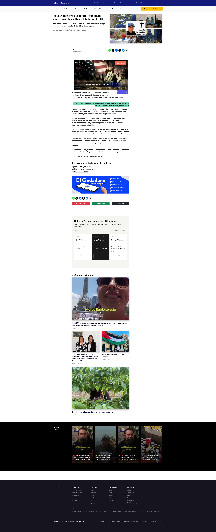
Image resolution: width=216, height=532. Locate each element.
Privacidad (75, 500)
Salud (108, 511)
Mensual (116, 230)
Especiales (120, 511)
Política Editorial (77, 493)
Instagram (94, 493)
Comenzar (83, 256)
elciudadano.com (81, 171)
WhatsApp (101, 204)
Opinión (132, 3)
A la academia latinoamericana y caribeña (114, 355)
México (99, 3)
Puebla (72, 30)
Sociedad (110, 9)
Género (101, 9)
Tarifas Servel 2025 (135, 521)
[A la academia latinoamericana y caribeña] (115, 342)
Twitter (93, 495)
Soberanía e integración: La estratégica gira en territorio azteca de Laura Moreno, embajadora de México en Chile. (85, 357)
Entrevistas (139, 3)
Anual (123, 230)
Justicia (94, 9)
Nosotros (102, 521)
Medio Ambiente (67, 9)
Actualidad (130, 493)
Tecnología (149, 511)
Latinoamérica (108, 3)
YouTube (121, 204)
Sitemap (144, 521)
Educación (133, 511)
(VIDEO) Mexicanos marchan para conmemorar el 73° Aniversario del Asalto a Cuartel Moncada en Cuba (100, 324)
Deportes (156, 511)
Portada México (81, 30)
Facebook (94, 490)
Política (57, 9)
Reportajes (130, 500)
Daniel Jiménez (77, 50)
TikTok (92, 500)
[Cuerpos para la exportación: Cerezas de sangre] (100, 388)
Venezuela (112, 495)
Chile (94, 3)
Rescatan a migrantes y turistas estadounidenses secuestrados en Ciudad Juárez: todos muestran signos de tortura (106, 105)
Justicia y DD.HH (58, 30)
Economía (78, 9)
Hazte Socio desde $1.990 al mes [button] (151, 9)
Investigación (149, 3)
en (160, 521)
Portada (129, 490)
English (116, 3)
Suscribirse (100, 256)
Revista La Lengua (132, 503)
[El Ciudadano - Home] (61, 3)
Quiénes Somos (77, 490)
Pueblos (86, 9)
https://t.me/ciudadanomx (84, 169)
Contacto (75, 498)
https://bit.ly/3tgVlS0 (82, 167)
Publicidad (75, 495)
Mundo (89, 3)
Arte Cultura (119, 9)
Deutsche (123, 3)
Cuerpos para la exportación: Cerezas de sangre (92, 412)
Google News (81, 204)
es (157, 521)
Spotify (93, 503)
